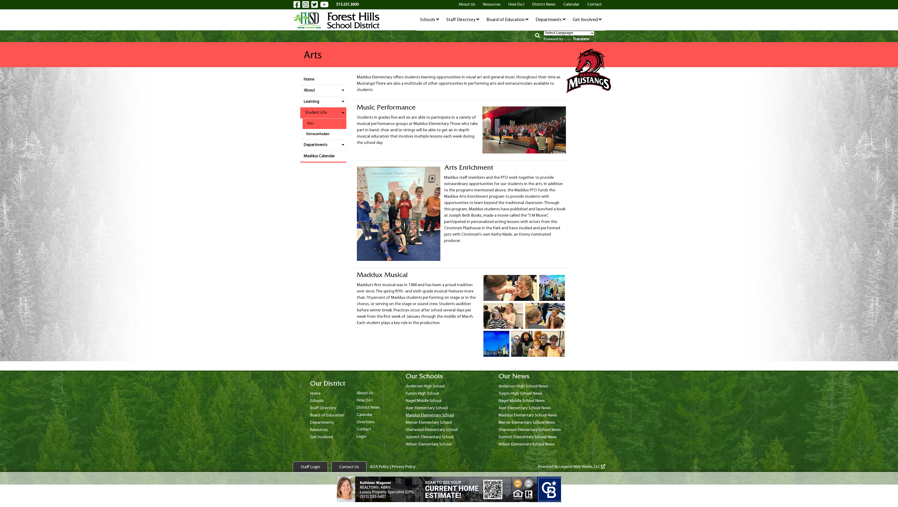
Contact (594, 4)
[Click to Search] (537, 36)
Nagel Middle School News (522, 401)
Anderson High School (425, 386)
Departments (549, 20)
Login (361, 436)
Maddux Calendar (319, 156)
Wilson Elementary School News (526, 444)
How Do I (516, 4)
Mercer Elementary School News (527, 422)
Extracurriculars (318, 134)
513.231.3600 (347, 4)
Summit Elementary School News (528, 437)
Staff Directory (461, 20)
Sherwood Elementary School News (530, 430)
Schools (428, 20)
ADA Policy (379, 467)
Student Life (316, 112)
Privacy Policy (403, 467)
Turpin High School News (520, 393)
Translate (581, 39)
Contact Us (349, 467)
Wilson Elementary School (428, 444)
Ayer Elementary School (427, 408)
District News (543, 4)
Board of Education (505, 20)
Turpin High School (422, 393)
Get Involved (586, 20)
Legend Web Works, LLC (580, 467)
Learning (311, 101)
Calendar (571, 4)
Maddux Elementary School (430, 415)
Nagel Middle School (424, 401)
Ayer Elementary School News (525, 408)
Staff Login (310, 467)
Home (309, 79)
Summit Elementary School (430, 437)
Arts (310, 123)
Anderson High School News (523, 386)
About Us (467, 4)
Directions (366, 422)
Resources (491, 4)
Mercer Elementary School (429, 422)
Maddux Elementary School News (528, 415)
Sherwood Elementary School (432, 430)
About (309, 90)
